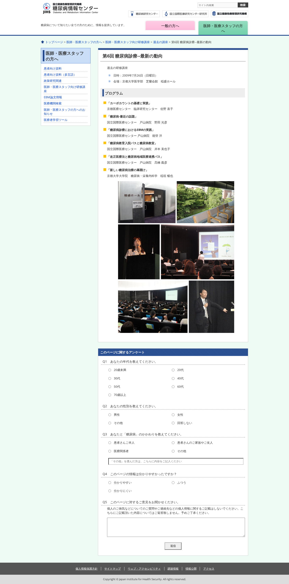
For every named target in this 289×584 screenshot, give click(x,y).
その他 (118, 423)
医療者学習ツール (55, 120)
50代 (117, 386)
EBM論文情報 (53, 97)
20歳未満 (120, 370)
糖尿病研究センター (144, 13)
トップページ (54, 42)
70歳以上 (120, 395)
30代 (117, 378)
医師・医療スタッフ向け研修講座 (127, 42)
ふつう (181, 482)
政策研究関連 (53, 81)
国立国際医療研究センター (229, 13)
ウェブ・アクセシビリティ (144, 568)
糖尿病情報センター (81, 11)
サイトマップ (112, 568)
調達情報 (173, 568)
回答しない (184, 423)
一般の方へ (170, 25)
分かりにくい (123, 491)
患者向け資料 (53, 68)
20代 (180, 370)
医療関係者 (121, 451)
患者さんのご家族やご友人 (195, 442)
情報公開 (191, 568)
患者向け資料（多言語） (60, 74)
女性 (180, 415)
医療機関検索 (53, 103)
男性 (117, 415)
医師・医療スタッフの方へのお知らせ (64, 112)
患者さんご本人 (124, 442)
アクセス (208, 568)
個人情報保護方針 (87, 568)
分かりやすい (123, 482)
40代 (180, 378)
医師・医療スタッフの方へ (223, 28)
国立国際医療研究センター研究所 (185, 13)
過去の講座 (160, 42)
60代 (180, 386)
